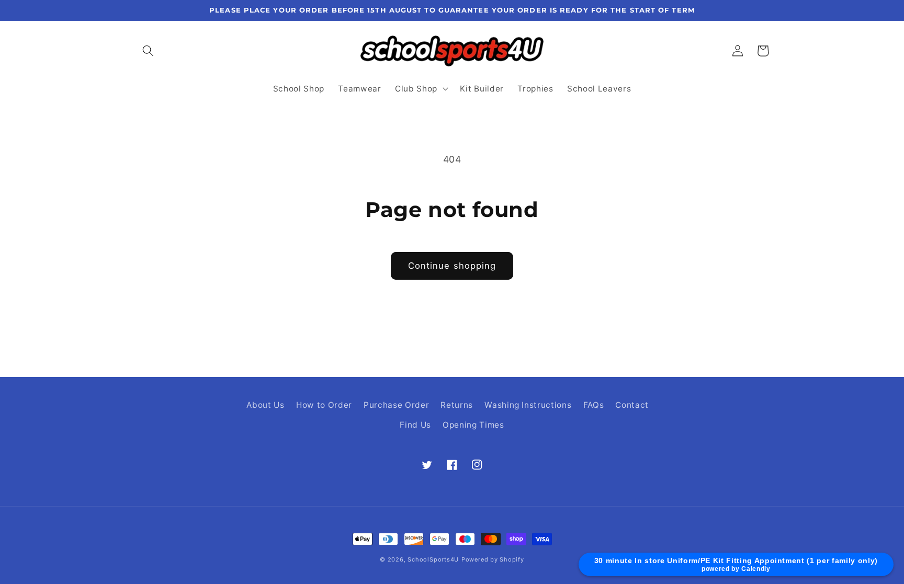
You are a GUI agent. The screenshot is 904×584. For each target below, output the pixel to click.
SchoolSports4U (433, 559)
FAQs (593, 405)
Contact (632, 405)
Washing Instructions (527, 405)
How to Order (324, 405)
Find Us (415, 425)
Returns (456, 405)
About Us (265, 405)
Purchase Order (396, 405)
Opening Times (473, 425)
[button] (148, 50)
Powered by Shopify (492, 559)
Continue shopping (452, 265)
